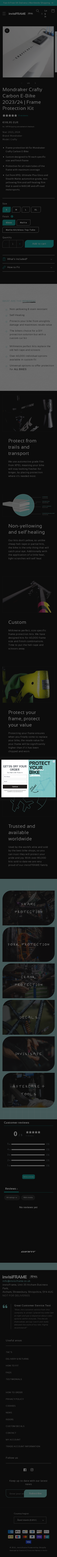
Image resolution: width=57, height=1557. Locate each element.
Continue (15, 786)
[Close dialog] (54, 761)
